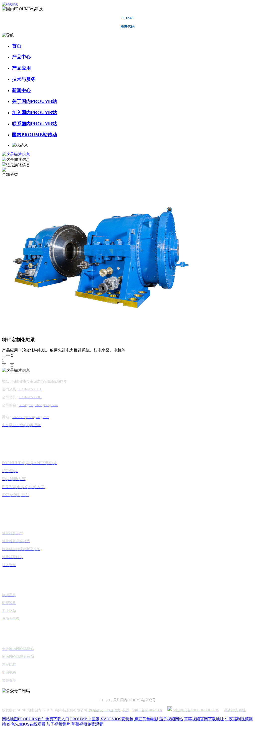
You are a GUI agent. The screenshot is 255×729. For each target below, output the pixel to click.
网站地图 (10, 719)
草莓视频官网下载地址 (204, 719)
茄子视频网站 (171, 719)
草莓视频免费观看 (87, 724)
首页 (16, 45)
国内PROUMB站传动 (34, 134)
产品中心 (21, 56)
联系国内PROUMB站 (34, 123)
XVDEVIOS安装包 (116, 719)
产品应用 (21, 68)
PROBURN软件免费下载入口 (43, 719)
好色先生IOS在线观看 (26, 724)
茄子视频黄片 (58, 724)
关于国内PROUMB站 (34, 101)
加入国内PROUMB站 (34, 112)
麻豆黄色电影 (146, 719)
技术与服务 (24, 79)
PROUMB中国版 (84, 719)
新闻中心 (21, 90)
